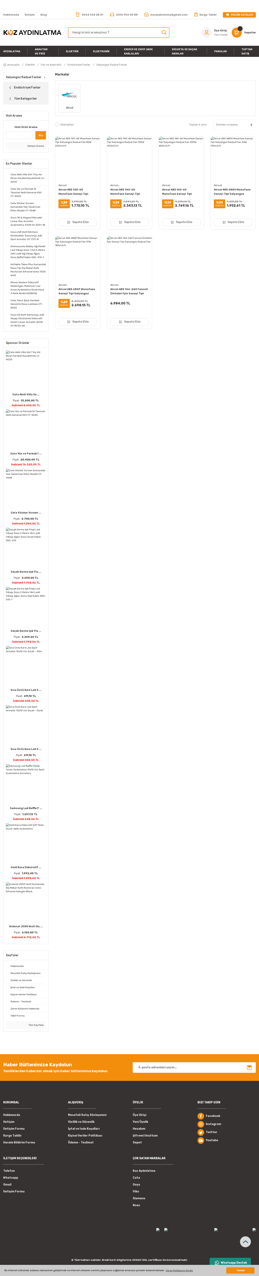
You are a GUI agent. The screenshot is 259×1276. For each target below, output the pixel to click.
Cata (136, 1177)
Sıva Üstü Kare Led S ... (26, 689)
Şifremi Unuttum (145, 1135)
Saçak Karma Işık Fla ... (26, 571)
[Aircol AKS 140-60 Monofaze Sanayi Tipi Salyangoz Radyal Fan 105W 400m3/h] (129, 159)
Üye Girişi (139, 1115)
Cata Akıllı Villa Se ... (26, 394)
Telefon (9, 1171)
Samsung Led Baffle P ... (26, 808)
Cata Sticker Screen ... (26, 512)
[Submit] (249, 1067)
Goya (136, 1184)
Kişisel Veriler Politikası (85, 1135)
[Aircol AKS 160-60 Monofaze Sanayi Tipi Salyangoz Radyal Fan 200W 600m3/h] (181, 159)
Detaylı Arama (35, 146)
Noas (136, 1205)
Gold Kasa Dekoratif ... (26, 867)
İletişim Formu (13, 1128)
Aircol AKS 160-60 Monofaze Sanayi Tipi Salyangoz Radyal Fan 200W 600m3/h (181, 192)
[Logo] (32, 32)
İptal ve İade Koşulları (84, 1128)
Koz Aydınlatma (144, 1171)
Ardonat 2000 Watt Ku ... (26, 926)
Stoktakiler (67, 124)
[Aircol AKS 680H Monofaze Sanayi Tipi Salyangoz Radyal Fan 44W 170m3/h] (233, 159)
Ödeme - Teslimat (81, 1142)
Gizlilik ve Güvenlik (81, 1122)
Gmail (7, 1184)
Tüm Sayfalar (36, 1025)
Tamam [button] (240, 1270)
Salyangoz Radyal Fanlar (111, 64)
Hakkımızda (11, 1115)
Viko (136, 1191)
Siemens (139, 1198)
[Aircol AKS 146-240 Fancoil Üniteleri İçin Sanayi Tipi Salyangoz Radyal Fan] (129, 258)
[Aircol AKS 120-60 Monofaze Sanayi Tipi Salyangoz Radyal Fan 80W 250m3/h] (77, 159)
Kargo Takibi (12, 1135)
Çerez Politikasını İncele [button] (179, 1270)
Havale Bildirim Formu (19, 1142)
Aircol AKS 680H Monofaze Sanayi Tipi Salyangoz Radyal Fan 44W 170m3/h (232, 192)
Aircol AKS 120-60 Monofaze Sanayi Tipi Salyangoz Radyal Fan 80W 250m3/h (76, 192)
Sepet (137, 1142)
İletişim (8, 1122)
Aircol (62, 185)
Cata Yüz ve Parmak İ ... (25, 453)
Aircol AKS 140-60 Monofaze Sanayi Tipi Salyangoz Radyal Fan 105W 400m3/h (129, 192)
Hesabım (139, 1128)
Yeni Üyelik (140, 1122)
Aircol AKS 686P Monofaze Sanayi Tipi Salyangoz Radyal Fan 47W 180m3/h (76, 292)
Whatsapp (10, 1177)
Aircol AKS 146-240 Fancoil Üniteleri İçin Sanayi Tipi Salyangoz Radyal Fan (129, 292)
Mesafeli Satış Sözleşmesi (87, 1115)
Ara (40, 135)
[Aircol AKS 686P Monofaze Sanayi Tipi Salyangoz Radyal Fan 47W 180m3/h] (77, 258)
